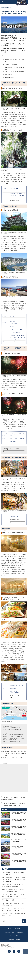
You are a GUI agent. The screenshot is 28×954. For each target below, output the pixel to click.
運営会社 (9, 928)
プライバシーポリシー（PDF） (14, 939)
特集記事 (8, 7)
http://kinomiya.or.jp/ (14, 200)
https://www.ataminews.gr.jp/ (12, 729)
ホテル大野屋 (8, 74)
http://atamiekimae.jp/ (14, 519)
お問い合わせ (20, 932)
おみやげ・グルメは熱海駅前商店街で (14, 71)
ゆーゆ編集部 (17, 928)
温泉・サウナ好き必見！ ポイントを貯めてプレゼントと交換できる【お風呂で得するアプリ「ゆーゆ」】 (13, 879)
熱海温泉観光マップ (10, 77)
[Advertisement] (14, 778)
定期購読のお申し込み (9, 932)
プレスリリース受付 (14, 935)
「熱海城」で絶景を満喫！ (12, 64)
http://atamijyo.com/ (14, 341)
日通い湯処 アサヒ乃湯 (8, 900)
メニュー (5, 1)
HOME (3, 7)
